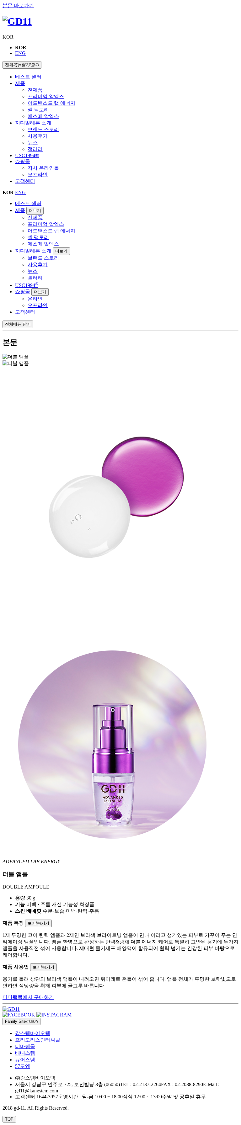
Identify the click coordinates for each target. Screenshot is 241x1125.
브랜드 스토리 (43, 129)
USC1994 (26, 285)
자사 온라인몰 (43, 168)
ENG (20, 53)
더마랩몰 (25, 1046)
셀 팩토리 (38, 109)
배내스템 (25, 1053)
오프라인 (38, 174)
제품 (20, 83)
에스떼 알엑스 (43, 116)
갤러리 (35, 149)
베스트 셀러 (28, 76)
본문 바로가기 (18, 5)
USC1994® (27, 155)
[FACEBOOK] (19, 1014)
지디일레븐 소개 (33, 122)
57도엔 (22, 1066)
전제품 (35, 90)
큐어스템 (25, 1059)
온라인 (35, 298)
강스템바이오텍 (32, 1033)
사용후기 (38, 136)
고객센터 (25, 181)
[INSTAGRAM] (54, 1014)
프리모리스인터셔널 (37, 1040)
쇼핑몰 (22, 161)
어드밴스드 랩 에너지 (51, 103)
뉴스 (33, 142)
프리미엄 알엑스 (46, 96)
